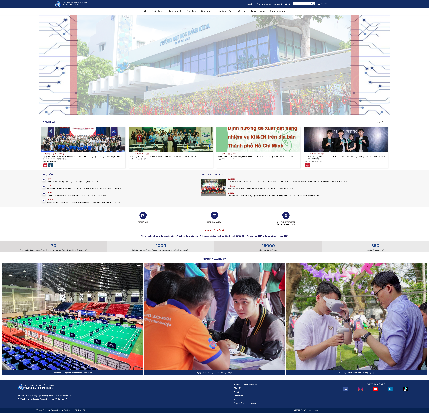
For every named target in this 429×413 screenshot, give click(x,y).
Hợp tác (241, 11)
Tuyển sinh (175, 11)
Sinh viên (206, 11)
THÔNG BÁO (143, 222)
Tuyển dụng (258, 11)
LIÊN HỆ (287, 4)
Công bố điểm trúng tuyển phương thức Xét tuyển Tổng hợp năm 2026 (72, 182)
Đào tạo (191, 11)
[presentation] (87, 66)
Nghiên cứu (224, 11)
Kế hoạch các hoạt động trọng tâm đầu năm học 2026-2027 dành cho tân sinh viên (77, 195)
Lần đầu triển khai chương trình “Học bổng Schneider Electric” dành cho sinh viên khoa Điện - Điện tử (83, 202)
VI (322, 4)
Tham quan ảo (278, 11)
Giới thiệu (157, 11)
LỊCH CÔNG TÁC (214, 222)
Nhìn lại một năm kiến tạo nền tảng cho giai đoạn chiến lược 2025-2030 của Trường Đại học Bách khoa (84, 188)
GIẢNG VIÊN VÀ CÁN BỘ (263, 4)
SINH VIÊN (250, 4)
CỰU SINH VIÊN (278, 4)
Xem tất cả (381, 122)
